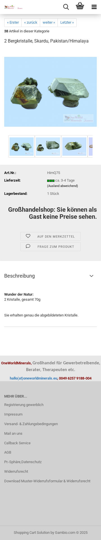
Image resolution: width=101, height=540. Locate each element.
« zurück (30, 22)
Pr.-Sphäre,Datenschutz (23, 462)
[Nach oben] (85, 531)
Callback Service (17, 443)
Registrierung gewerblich (23, 405)
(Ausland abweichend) (62, 186)
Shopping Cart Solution (32, 532)
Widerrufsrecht (16, 471)
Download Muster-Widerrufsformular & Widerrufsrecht (47, 481)
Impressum (13, 414)
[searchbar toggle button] (66, 7)
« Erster (13, 22)
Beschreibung (19, 276)
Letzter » (67, 22)
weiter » (49, 22)
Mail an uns (13, 433)
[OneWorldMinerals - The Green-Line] (11, 7)
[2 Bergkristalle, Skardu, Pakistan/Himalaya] (50, 91)
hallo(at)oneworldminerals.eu (33, 378)
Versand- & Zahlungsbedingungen (31, 424)
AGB (7, 452)
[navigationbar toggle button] (94, 7)
